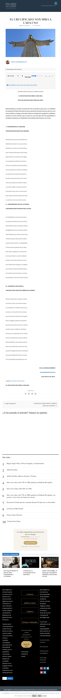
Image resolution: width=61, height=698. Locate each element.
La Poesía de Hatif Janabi (15, 509)
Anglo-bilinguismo (11, 403)
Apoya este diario (30, 542)
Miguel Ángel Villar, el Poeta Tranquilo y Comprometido (25, 463)
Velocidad (28, 77)
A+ (46, 76)
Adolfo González (12, 470)
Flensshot (14, 381)
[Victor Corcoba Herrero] (8, 64)
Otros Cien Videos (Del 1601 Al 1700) (19, 489)
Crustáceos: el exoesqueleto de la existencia (29, 572)
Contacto (29, 594)
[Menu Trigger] (56, 3)
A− (49, 76)
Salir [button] (39, 695)
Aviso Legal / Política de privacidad (43, 660)
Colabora (29, 611)
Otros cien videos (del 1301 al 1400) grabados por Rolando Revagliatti (29, 482)
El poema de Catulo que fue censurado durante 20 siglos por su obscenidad (31, 502)
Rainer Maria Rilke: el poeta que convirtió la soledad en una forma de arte (49, 573)
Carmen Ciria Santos (14, 521)
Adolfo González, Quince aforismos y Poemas (21, 476)
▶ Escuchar (11, 76)
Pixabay (22, 381)
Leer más (44, 695)
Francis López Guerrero (14, 515)
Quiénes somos (30, 603)
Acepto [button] (34, 695)
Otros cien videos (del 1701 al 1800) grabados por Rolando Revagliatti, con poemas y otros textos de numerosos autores (31, 496)
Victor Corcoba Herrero (18, 62)
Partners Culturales (29, 622)
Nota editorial (44, 647)
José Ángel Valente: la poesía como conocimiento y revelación (11, 573)
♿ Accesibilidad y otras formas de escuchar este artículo (22, 85)
